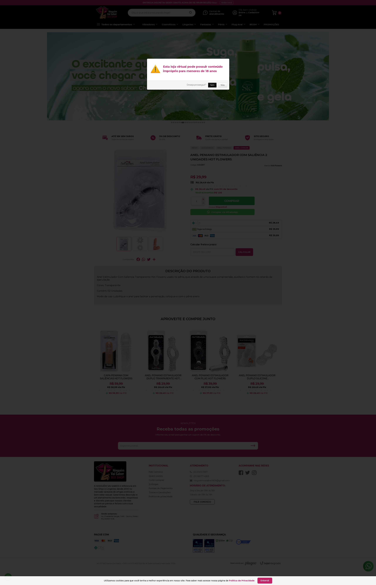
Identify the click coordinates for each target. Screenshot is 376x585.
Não (223, 85)
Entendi (265, 580)
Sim (212, 85)
